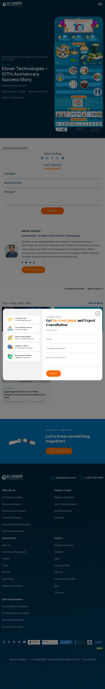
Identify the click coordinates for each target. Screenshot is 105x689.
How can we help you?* (56, 357)
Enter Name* (51, 330)
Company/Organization (56, 348)
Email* (49, 339)
